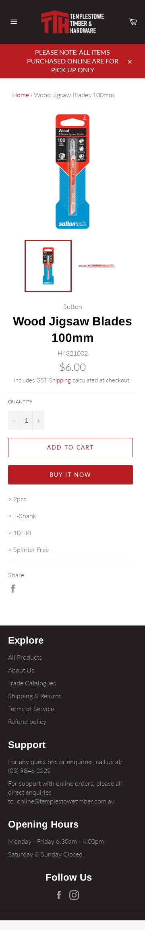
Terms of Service (31, 708)
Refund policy (27, 721)
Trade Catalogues (32, 683)
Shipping (60, 380)
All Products (25, 657)
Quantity (20, 402)
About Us (21, 670)
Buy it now (71, 474)
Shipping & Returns (35, 695)
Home (20, 94)
